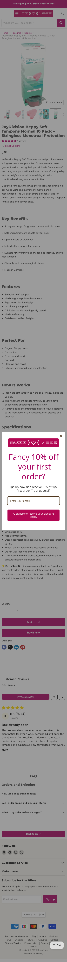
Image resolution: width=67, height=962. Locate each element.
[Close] (61, 436)
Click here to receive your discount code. (33, 515)
